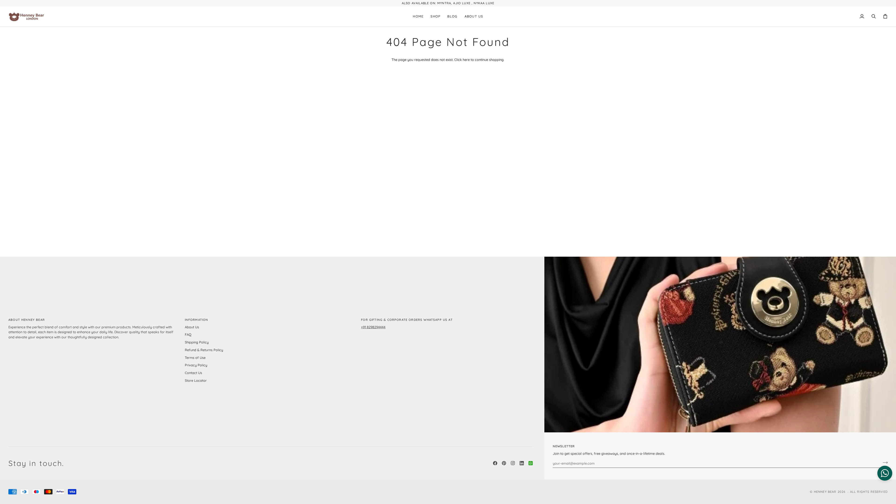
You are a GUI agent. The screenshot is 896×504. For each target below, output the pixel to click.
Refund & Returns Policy (204, 350)
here (466, 59)
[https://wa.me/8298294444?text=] (530, 463)
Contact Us (193, 373)
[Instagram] (513, 463)
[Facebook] (495, 463)
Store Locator (196, 380)
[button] (435, 17)
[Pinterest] (504, 463)
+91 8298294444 (373, 327)
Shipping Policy (197, 342)
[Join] (884, 462)
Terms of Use (195, 357)
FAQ (188, 334)
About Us (192, 327)
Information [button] (196, 320)
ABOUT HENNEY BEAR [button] (26, 320)
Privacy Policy (196, 365)
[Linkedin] (522, 463)
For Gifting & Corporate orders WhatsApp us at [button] (407, 320)
